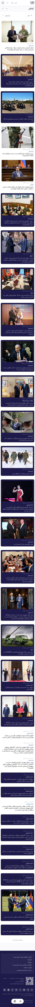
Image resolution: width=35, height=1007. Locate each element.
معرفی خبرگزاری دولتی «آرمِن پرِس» (22, 957)
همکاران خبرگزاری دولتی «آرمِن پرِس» (22, 965)
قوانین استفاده (28, 967)
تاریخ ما (30, 959)
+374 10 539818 (19, 982)
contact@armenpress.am (17, 984)
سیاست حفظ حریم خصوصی (24, 970)
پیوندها (30, 962)
